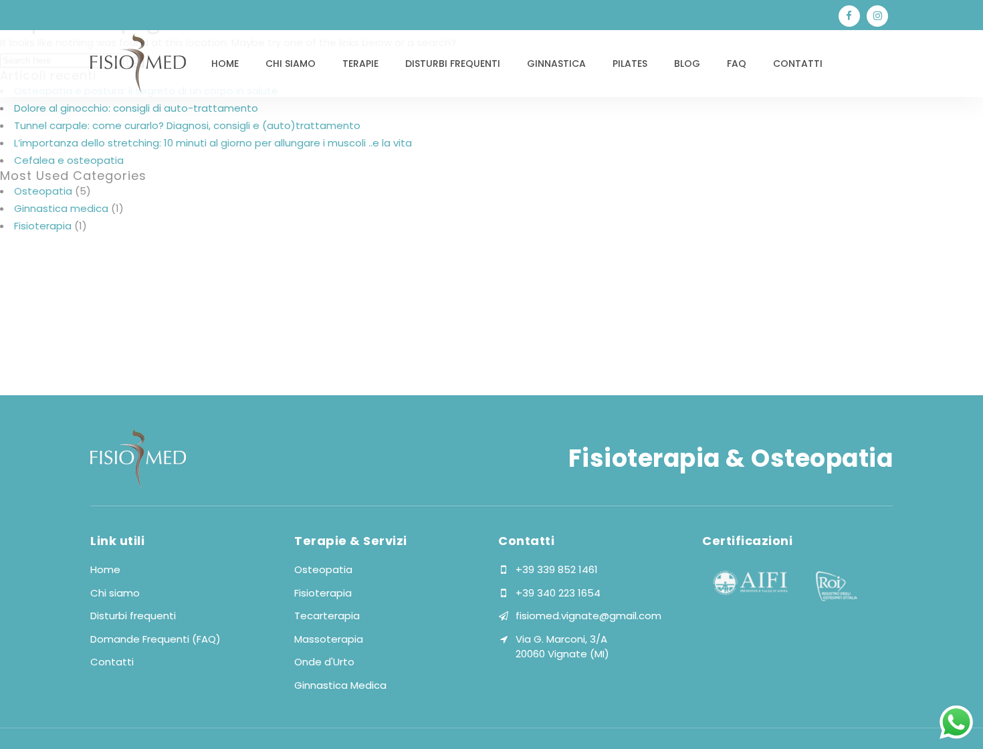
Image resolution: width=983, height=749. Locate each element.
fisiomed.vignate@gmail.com (588, 616)
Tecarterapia (327, 616)
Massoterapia (328, 639)
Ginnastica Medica (340, 685)
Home (105, 569)
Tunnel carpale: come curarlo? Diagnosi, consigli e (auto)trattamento (187, 125)
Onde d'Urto (324, 662)
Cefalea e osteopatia (69, 160)
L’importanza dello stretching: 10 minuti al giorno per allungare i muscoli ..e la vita (213, 143)
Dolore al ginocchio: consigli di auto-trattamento (136, 108)
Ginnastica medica (61, 208)
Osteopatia (43, 191)
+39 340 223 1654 (558, 593)
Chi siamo (115, 593)
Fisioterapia (43, 226)
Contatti (112, 662)
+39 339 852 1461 (557, 569)
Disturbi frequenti (133, 616)
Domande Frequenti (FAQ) (155, 639)
